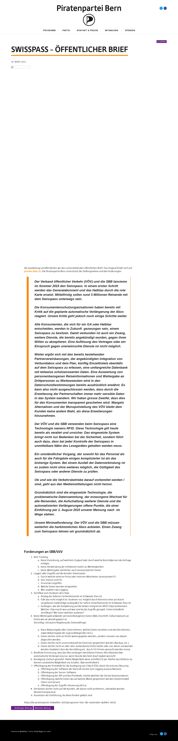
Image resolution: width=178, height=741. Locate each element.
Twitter (161, 8)
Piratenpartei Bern (89, 8)
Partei (66, 30)
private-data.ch (32, 271)
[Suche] (18, 8)
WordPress (23, 731)
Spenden (130, 30)
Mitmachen (111, 30)
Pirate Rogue (38, 731)
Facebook (165, 8)
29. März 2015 (18, 62)
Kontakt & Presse (87, 30)
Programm (49, 30)
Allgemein (161, 41)
